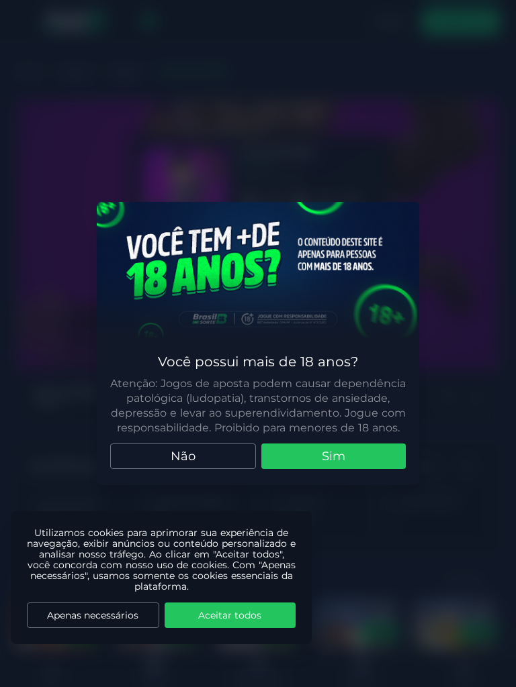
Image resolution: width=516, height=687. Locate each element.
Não (183, 456)
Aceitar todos (229, 615)
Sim (333, 456)
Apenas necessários (92, 615)
